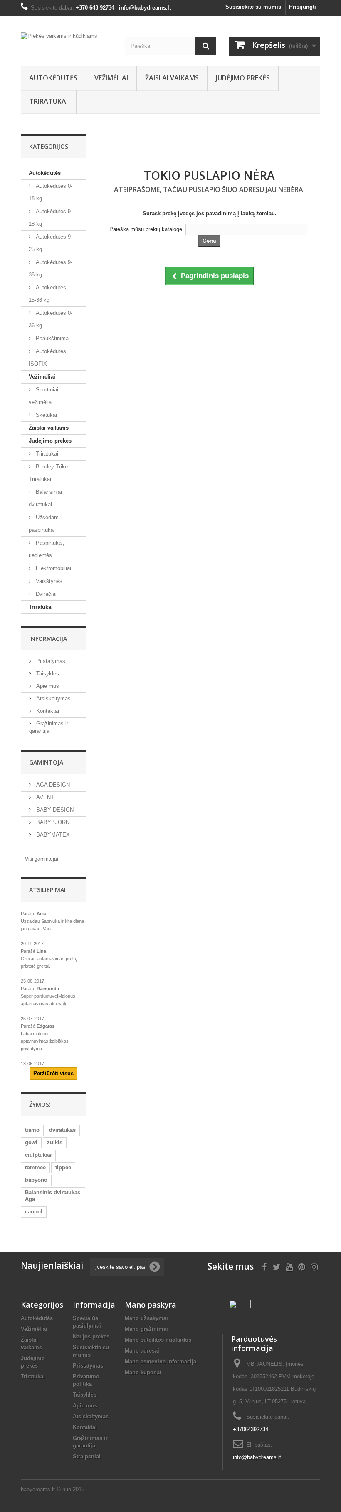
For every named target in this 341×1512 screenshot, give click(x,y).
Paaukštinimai (52, 338)
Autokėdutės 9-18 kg (50, 217)
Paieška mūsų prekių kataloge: (146, 229)
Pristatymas (50, 661)
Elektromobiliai (52, 568)
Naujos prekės (91, 1336)
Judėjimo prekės (243, 77)
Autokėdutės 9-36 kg (50, 268)
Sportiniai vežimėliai (43, 395)
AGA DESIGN (52, 785)
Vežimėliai (111, 77)
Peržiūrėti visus (53, 1073)
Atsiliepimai (47, 890)
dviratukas (62, 1130)
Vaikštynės (48, 581)
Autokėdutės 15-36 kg (47, 293)
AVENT (44, 797)
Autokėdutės (53, 77)
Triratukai (48, 101)
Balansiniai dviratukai (45, 498)
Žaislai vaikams (172, 77)
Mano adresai (142, 1351)
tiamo (32, 1130)
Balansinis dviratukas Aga (52, 1195)
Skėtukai (45, 415)
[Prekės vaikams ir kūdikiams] (66, 41)
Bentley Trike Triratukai (48, 472)
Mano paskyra (150, 1305)
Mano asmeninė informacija (160, 1361)
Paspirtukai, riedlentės (46, 549)
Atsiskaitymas (53, 698)
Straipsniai (87, 1456)
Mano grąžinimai (146, 1329)
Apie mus (47, 686)
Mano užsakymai (146, 1318)
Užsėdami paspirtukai (44, 523)
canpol (33, 1211)
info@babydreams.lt (257, 1457)
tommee (35, 1167)
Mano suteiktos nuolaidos (158, 1340)
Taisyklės (47, 673)
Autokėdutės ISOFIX (47, 357)
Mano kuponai (143, 1372)
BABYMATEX (52, 835)
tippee (63, 1167)
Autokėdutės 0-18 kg (50, 192)
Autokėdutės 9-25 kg (50, 243)
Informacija (48, 639)
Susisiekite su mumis (253, 7)
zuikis (54, 1142)
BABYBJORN (52, 822)
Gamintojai (47, 762)
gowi (31, 1142)
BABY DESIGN (54, 810)
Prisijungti (302, 7)
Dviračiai (45, 594)
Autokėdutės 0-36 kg (50, 319)
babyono (36, 1180)
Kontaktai (47, 711)
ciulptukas (38, 1155)
